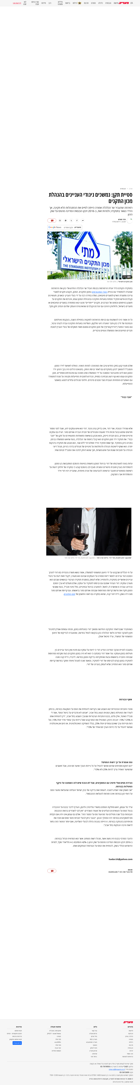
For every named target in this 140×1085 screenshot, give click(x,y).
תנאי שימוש (18, 1031)
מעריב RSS (93, 1039)
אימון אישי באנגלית (55, 1031)
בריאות (67, 3)
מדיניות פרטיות (17, 1036)
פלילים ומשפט (60, 3)
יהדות (131, 1051)
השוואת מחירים (56, 1051)
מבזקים (130, 1033)
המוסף (95, 1045)
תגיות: (130, 870)
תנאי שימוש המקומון (16, 1039)
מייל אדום (94, 1036)
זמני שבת (58, 1048)
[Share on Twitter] (71, 220)
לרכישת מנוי (17, 3)
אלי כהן (129, 872)
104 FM (58, 1045)
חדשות (116, 3)
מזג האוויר (130, 1054)
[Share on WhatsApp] (66, 220)
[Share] (83, 220)
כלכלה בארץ (129, 1036)
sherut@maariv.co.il (117, 1069)
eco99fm (58, 1042)
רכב (49, 3)
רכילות (75, 3)
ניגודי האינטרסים (99, 291)
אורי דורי (122, 872)
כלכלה (100, 3)
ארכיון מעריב (93, 1051)
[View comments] (51, 220)
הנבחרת (108, 3)
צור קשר (94, 1031)
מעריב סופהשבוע (91, 1042)
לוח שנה (24, 3)
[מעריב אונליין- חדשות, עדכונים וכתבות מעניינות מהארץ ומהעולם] (123, 3)
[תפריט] (131, 3)
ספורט (93, 3)
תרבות (86, 3)
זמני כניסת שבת (35, 3)
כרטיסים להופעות (127, 1057)
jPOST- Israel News (54, 1033)
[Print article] (60, 220)
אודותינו (94, 1054)
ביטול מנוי (94, 1057)
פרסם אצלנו (93, 1033)
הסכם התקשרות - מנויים (14, 1033)
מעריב (130, 189)
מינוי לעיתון (93, 1048)
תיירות (43, 3)
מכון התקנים (69, 594)
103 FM (58, 1039)
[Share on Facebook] (77, 220)
